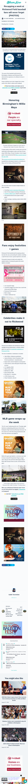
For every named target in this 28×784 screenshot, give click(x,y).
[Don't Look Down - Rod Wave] (14, 174)
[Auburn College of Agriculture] (14, 552)
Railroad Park (8, 665)
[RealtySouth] (14, 119)
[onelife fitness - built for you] (14, 389)
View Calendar (14, 670)
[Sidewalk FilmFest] (14, 334)
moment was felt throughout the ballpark (13, 159)
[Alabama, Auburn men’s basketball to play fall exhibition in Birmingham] (14, 712)
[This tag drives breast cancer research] (14, 273)
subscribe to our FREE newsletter (11, 87)
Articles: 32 (14, 597)
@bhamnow (22, 489)
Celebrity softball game (9, 193)
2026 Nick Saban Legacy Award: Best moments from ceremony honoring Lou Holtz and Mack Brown (14, 699)
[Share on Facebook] (4, 29)
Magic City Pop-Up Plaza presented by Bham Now (16, 663)
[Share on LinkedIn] (8, 29)
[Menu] (25, 2)
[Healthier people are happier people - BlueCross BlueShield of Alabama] (14, 61)
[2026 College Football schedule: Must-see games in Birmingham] (14, 735)
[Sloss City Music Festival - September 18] (14, 232)
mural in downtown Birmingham (17, 190)
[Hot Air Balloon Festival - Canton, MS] (14, 513)
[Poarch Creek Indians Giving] (14, 780)
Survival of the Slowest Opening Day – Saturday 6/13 (16, 645)
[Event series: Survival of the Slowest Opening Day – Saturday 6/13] (14, 643)
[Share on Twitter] (12, 29)
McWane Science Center (10, 657)
